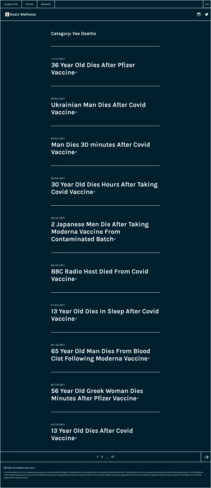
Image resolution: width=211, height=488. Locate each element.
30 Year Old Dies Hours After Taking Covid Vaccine (104, 188)
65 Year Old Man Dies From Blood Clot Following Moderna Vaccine (100, 354)
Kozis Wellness (22, 14)
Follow (29, 4)
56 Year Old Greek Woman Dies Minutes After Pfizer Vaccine (97, 394)
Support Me (11, 4)
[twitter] (207, 14)
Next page (206, 457)
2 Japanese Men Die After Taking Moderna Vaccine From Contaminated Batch (100, 231)
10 (113, 457)
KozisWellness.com (24, 467)
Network (46, 4)
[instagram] (199, 14)
